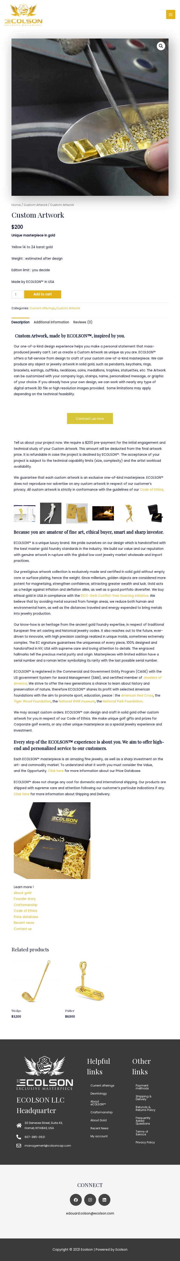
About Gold (98, 1120)
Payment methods (142, 1087)
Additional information (51, 322)
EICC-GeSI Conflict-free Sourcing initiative (114, 596)
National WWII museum (77, 701)
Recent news (24, 923)
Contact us (23, 929)
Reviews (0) (83, 322)
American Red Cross (137, 695)
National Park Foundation (122, 701)
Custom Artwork (35, 205)
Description (20, 322)
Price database (26, 917)
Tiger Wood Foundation (32, 701)
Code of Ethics (151, 489)
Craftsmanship (26, 905)
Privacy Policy (145, 1142)
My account (99, 1136)
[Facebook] (76, 1200)
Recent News (99, 1128)
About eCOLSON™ (98, 1102)
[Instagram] (90, 1200)
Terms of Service (142, 1133)
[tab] (20, 322)
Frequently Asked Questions (143, 1121)
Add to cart (43, 294)
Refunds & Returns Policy (145, 1108)
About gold (22, 893)
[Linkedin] (104, 1200)
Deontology (98, 1093)
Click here (56, 771)
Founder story (25, 899)
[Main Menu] (170, 14)
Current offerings (42, 308)
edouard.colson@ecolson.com (90, 1213)
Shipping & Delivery (143, 1097)
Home (16, 205)
